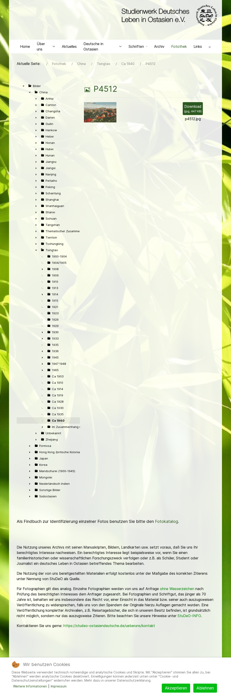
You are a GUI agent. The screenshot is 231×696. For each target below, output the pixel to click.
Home (25, 46)
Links (198, 46)
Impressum (59, 686)
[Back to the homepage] (168, 15)
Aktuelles (69, 46)
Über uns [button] (41, 46)
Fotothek (179, 46)
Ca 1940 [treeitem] (58, 420)
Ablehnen (205, 688)
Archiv (159, 46)
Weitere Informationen (30, 686)
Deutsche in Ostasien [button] (93, 46)
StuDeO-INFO (189, 615)
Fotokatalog (166, 521)
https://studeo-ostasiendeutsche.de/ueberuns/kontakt (109, 625)
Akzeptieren (176, 688)
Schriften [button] (136, 46)
